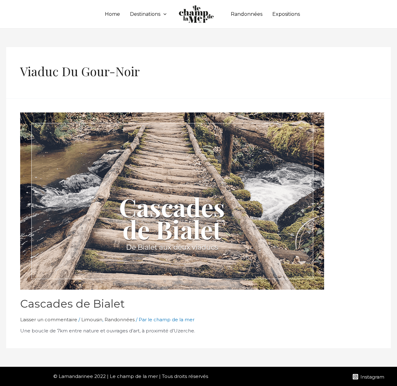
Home (112, 14)
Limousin (91, 319)
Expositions (286, 14)
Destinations (145, 14)
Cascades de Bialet (72, 303)
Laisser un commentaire (48, 319)
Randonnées (246, 14)
